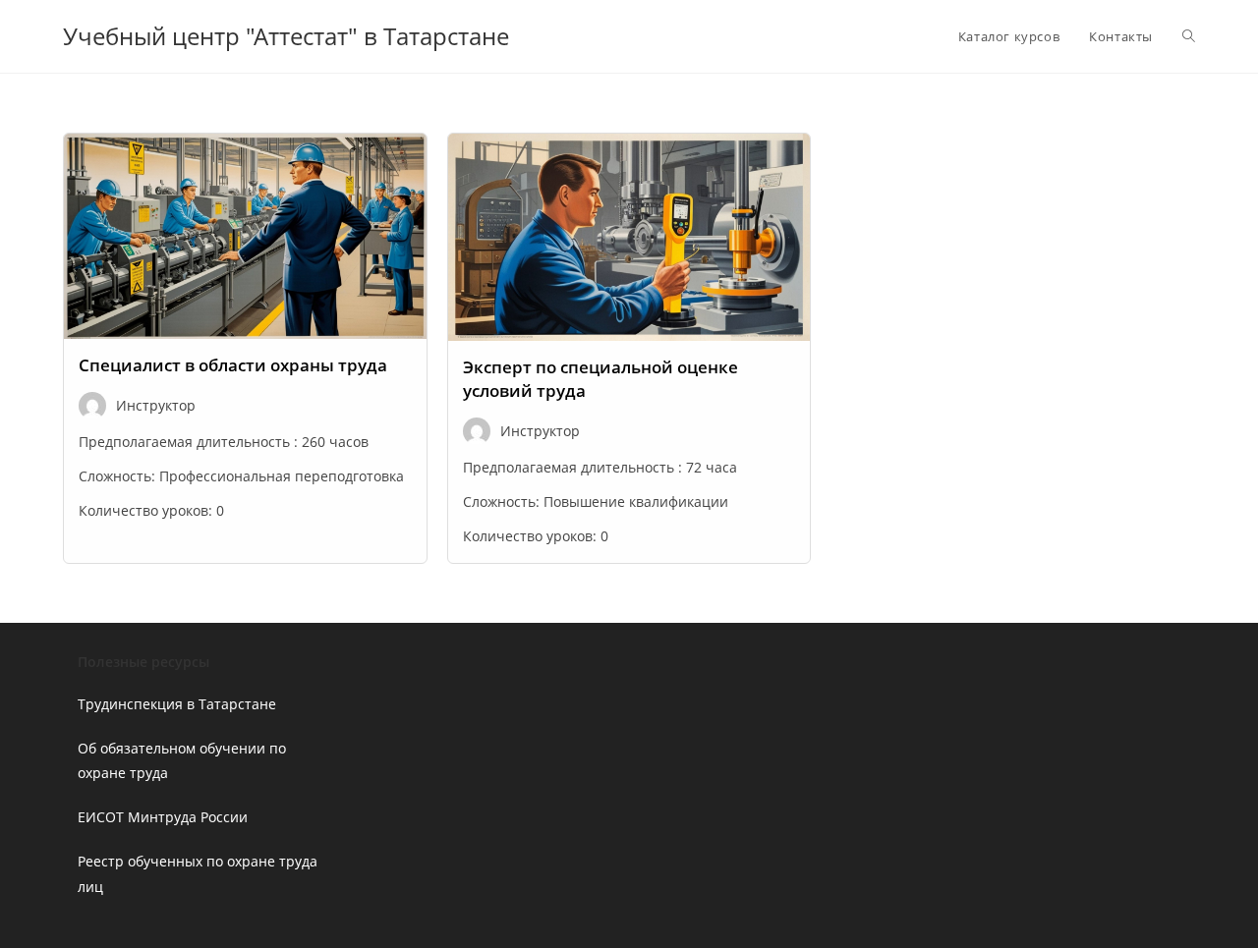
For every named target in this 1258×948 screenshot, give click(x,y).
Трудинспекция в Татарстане (177, 704)
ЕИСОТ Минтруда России (163, 817)
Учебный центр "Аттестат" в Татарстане (286, 36)
